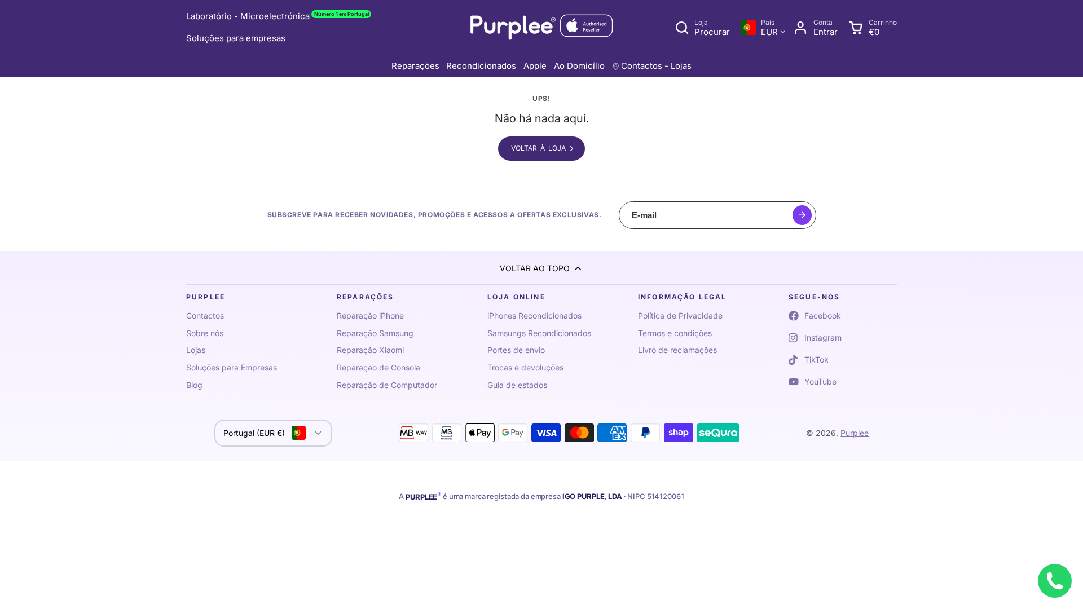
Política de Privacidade (680, 315)
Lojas (195, 350)
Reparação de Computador (387, 385)
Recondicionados (481, 65)
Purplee (854, 433)
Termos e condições (675, 333)
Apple (535, 65)
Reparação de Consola (378, 367)
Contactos (205, 315)
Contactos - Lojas (656, 65)
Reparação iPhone (370, 315)
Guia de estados (517, 385)
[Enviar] (802, 215)
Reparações (415, 65)
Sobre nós (204, 333)
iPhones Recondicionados (534, 315)
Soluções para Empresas (231, 367)
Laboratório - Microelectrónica (277, 16)
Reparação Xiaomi (370, 350)
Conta (815, 27)
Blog (194, 385)
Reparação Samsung (375, 333)
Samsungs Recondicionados (539, 333)
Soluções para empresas (235, 38)
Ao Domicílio (579, 65)
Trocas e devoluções (525, 367)
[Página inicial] (541, 27)
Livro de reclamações (677, 350)
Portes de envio (516, 350)
